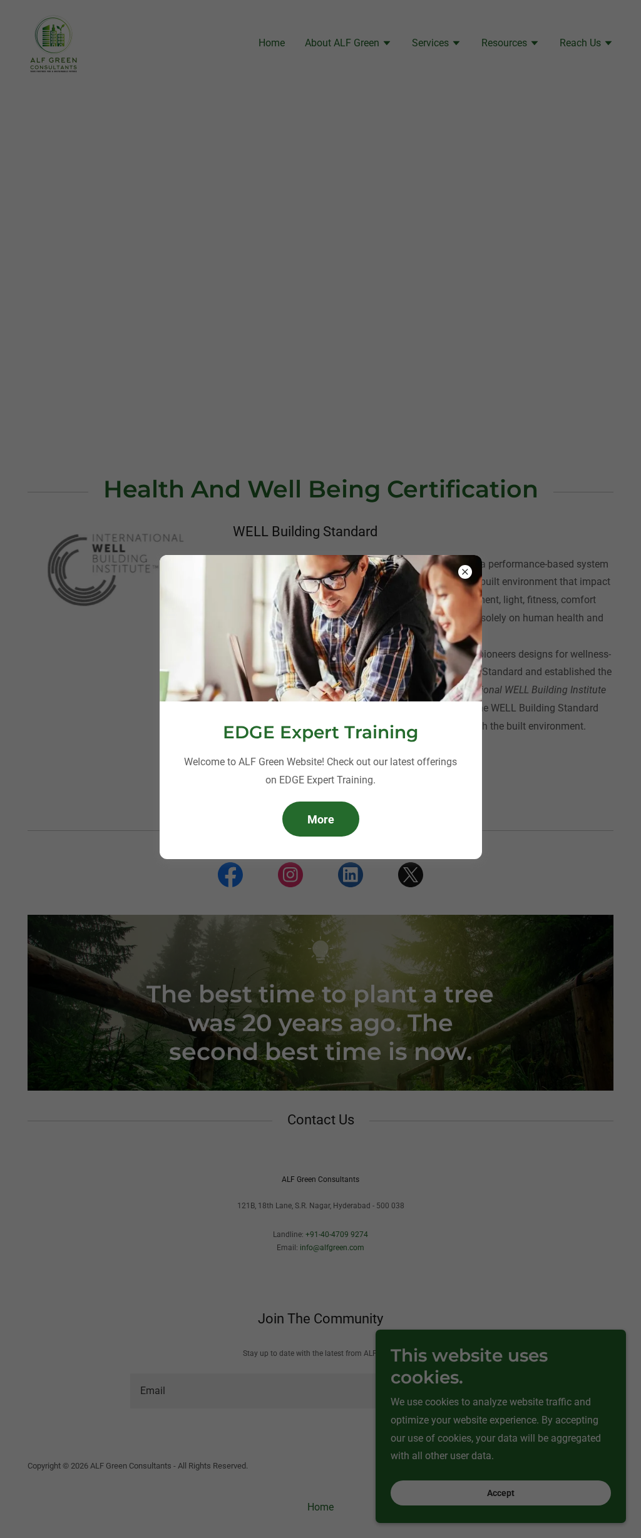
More (320, 819)
